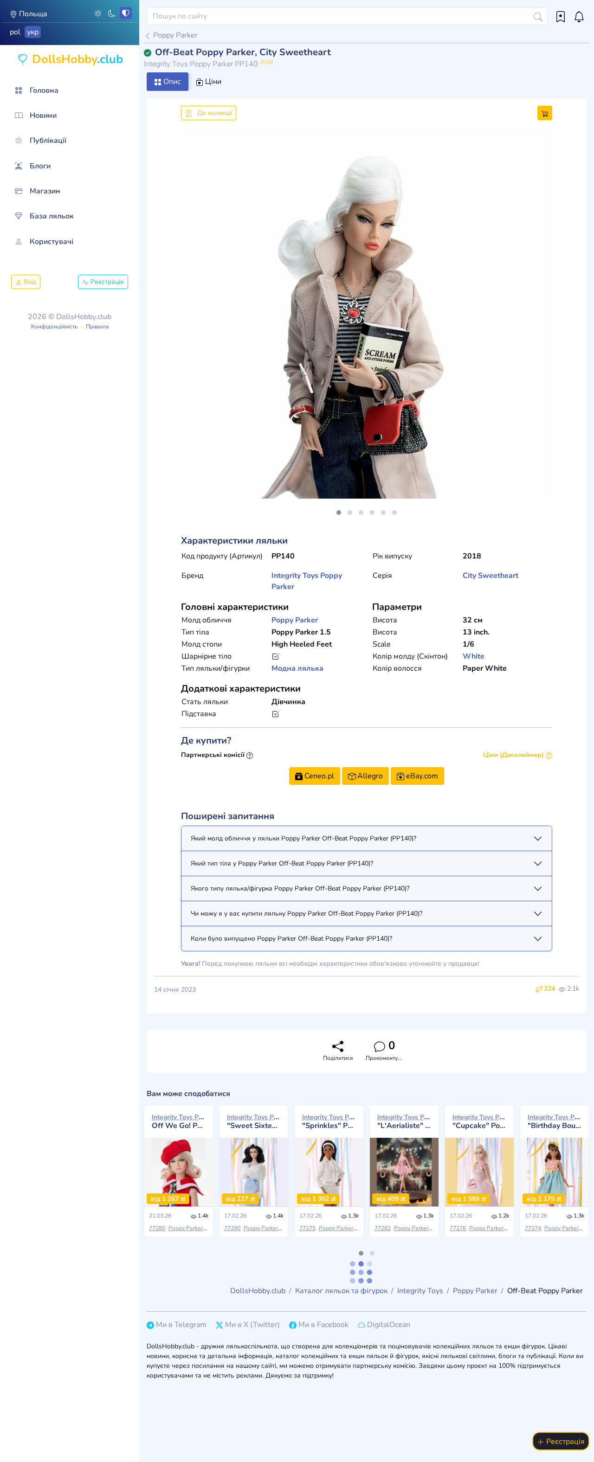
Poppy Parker (174, 35)
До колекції (213, 113)
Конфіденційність (54, 326)
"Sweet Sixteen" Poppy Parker (254, 1121)
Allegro (369, 776)
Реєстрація (106, 281)
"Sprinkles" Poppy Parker (329, 1121)
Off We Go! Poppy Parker (179, 1121)
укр (33, 32)
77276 (458, 1228)
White (473, 656)
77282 (382, 1228)
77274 (533, 1228)
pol (15, 32)
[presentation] (195, 324)
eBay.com (421, 776)
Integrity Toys (294, 576)
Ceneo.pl (318, 776)
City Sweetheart (490, 576)
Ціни (212, 82)
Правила (97, 326)
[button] (98, 13)
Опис (171, 82)
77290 (232, 1228)
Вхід (29, 281)
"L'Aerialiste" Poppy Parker (404, 1121)
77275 (307, 1228)
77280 (157, 1228)
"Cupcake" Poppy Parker (479, 1121)
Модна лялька (297, 668)
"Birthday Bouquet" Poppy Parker (554, 1121)
